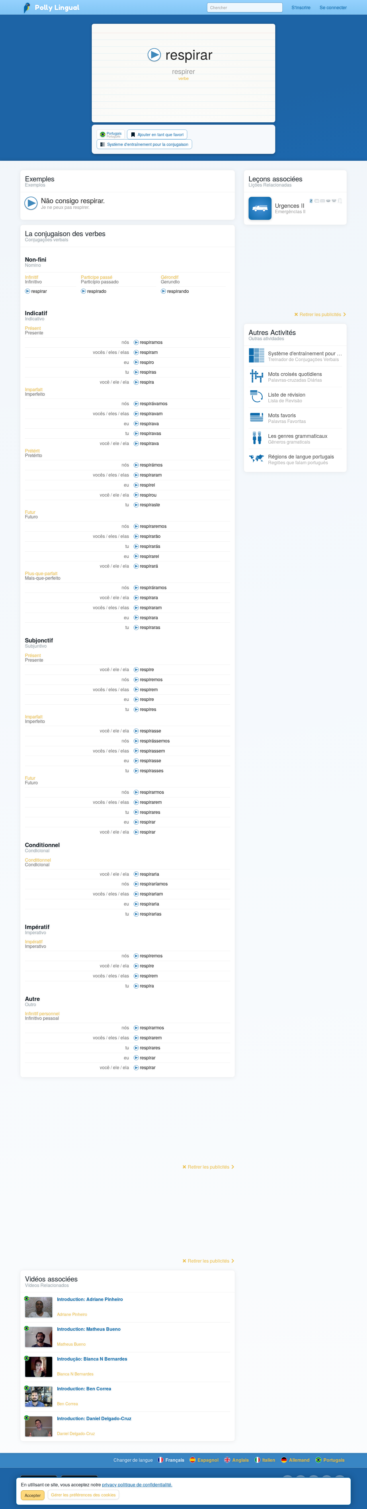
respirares (150, 812)
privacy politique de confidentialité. (137, 1484)
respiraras (150, 627)
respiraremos (153, 526)
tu (127, 372)
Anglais (240, 1460)
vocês (99, 352)
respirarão (150, 536)
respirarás (150, 546)
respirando (178, 291)
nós (125, 342)
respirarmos (152, 792)
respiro (147, 362)
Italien (268, 1460)
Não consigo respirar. (73, 200)
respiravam (151, 413)
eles (112, 352)
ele (116, 382)
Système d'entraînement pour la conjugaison (147, 144)
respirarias (150, 913)
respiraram (151, 474)
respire (147, 669)
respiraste (150, 504)
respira (147, 382)
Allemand (299, 1460)
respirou (148, 494)
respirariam (151, 893)
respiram (149, 352)
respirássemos (155, 740)
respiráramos (153, 587)
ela (126, 382)
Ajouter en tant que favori (160, 134)
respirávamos (153, 403)
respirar (39, 291)
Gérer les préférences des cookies (83, 1495)
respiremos (151, 679)
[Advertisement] (127, 1122)
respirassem (152, 750)
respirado (96, 291)
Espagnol (207, 1460)
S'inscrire (301, 7)
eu (126, 362)
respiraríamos (154, 883)
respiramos (151, 342)
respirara (149, 597)
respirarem (151, 802)
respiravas (150, 433)
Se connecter (333, 7)
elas (124, 352)
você (105, 382)
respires (148, 709)
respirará (149, 566)
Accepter (33, 1495)
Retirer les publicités (209, 1166)
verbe (183, 78)
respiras (148, 372)
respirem (149, 689)
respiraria (149, 874)
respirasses (151, 770)
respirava (149, 423)
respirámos (151, 464)
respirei (147, 484)
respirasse (150, 730)
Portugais (333, 1460)
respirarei (149, 556)
